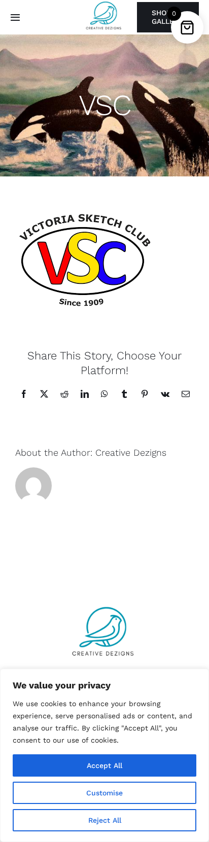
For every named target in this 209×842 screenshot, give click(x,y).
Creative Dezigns (130, 452)
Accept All (104, 765)
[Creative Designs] (104, 604)
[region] (104, 755)
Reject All (104, 820)
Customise (104, 793)
